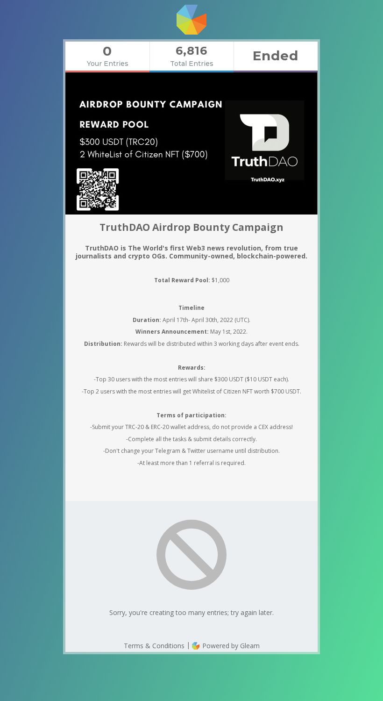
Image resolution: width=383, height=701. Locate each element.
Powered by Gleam (230, 645)
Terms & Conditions (154, 645)
